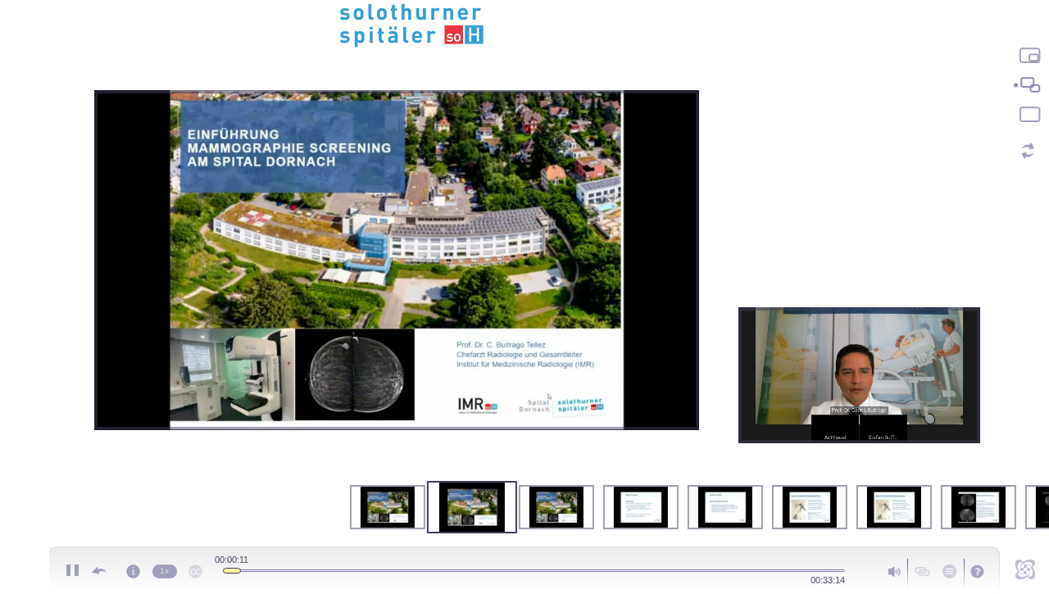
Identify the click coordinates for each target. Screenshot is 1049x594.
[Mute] (892, 570)
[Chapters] (949, 570)
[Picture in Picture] (1027, 55)
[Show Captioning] (195, 568)
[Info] (133, 568)
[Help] (978, 571)
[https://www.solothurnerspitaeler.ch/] (524, 24)
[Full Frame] (1027, 114)
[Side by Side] (1027, 85)
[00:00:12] (232, 571)
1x (164, 570)
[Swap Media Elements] (1028, 151)
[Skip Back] (98, 570)
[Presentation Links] (923, 570)
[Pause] (72, 570)
